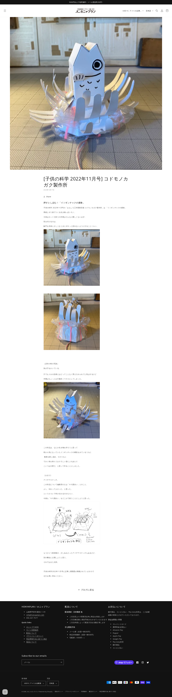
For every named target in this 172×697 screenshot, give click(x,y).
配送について (31, 633)
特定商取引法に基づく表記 (36, 639)
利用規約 (84, 691)
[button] (4, 10)
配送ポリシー (93, 691)
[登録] (61, 662)
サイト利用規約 (32, 630)
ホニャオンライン (32, 691)
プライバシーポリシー (34, 636)
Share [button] (48, 196)
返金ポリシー (59, 691)
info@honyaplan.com (35, 615)
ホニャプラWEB (32, 627)
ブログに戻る (87, 589)
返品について (31, 642)
